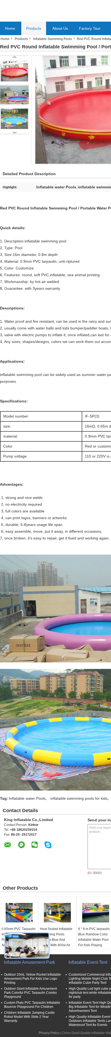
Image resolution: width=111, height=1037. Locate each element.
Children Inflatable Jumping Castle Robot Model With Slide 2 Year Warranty (29, 1017)
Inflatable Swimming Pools (52, 39)
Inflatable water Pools (27, 798)
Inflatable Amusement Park (29, 962)
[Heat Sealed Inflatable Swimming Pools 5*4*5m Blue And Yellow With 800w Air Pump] (57, 912)
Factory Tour (89, 28)
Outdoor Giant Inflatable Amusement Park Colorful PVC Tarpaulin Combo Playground (30, 993)
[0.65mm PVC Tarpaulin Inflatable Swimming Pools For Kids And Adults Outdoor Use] (19, 912)
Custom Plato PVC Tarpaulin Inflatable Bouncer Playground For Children (32, 1005)
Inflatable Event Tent (87, 962)
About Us (60, 28)
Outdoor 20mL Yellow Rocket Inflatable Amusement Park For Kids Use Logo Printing (32, 979)
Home (10, 28)
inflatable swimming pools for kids (78, 798)
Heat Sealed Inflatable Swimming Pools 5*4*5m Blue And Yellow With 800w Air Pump (56, 939)
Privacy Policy (49, 1033)
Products (33, 28)
